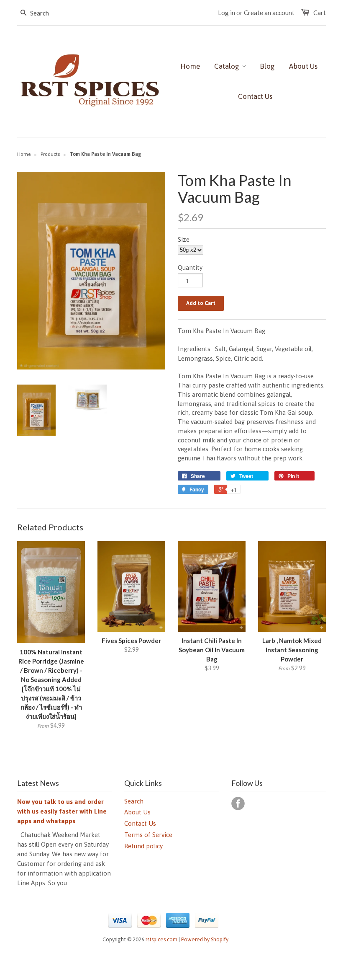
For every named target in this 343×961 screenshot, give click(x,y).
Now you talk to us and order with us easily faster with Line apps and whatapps (62, 811)
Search (133, 801)
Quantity (190, 267)
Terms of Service (148, 834)
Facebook (238, 803)
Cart (319, 12)
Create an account (269, 12)
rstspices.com (161, 939)
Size (183, 239)
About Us (137, 812)
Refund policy (143, 846)
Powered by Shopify (204, 939)
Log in (226, 12)
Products (50, 154)
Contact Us (140, 823)
